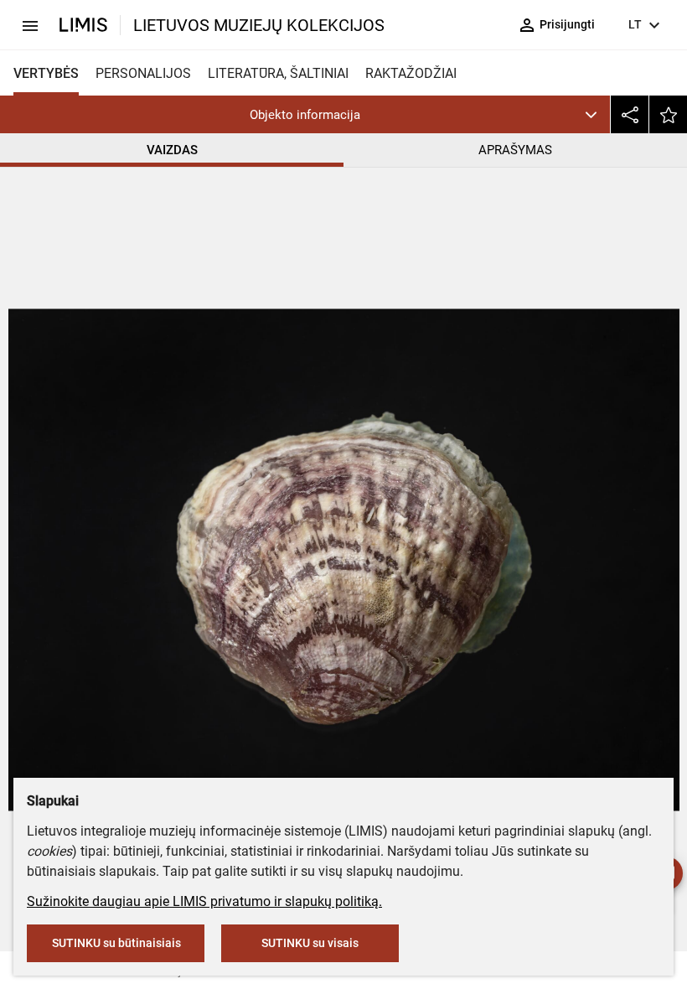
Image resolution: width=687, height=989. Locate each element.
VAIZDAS (172, 150)
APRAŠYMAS (515, 150)
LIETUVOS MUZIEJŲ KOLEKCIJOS (259, 25)
